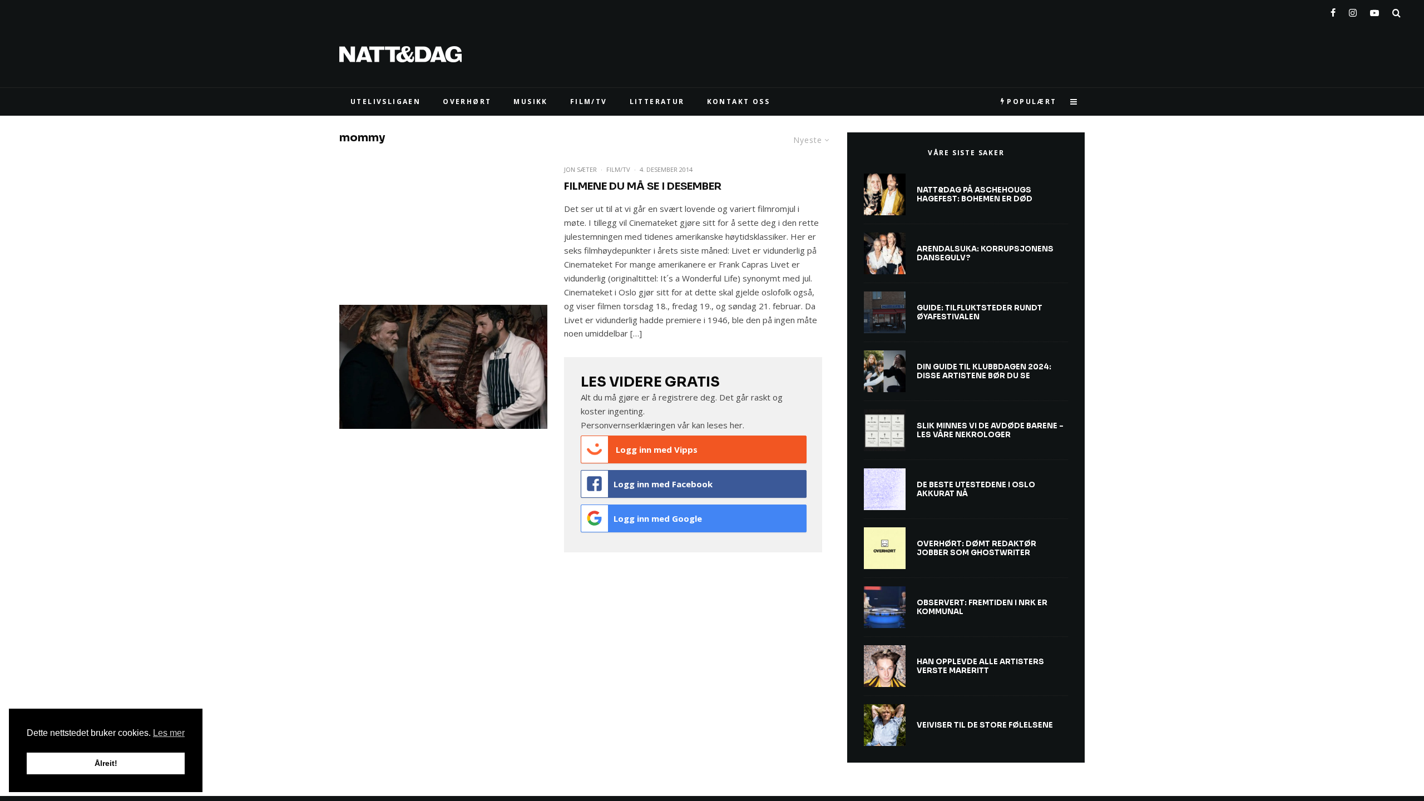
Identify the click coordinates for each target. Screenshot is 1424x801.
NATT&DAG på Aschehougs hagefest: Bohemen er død (974, 194)
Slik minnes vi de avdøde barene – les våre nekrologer (990, 430)
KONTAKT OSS (738, 101)
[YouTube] (1374, 10)
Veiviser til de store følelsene (985, 725)
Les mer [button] (169, 733)
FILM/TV (588, 101)
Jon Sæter (580, 169)
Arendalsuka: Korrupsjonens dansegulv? (985, 253)
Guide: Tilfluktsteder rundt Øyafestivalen (979, 312)
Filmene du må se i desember (642, 186)
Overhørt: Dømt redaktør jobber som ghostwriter (976, 548)
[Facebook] (1333, 10)
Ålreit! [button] (106, 763)
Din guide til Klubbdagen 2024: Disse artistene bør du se (984, 371)
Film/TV (618, 169)
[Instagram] (1352, 10)
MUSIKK (530, 101)
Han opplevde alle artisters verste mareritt (980, 666)
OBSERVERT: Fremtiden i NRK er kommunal (982, 607)
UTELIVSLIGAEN (385, 101)
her (736, 425)
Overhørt (467, 101)
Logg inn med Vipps (656, 449)
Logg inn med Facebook (663, 484)
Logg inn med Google (658, 518)
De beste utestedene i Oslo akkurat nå (976, 489)
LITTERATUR (657, 101)
